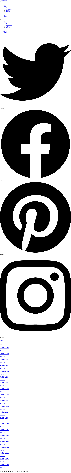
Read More (2, 350)
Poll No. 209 (4, 412)
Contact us (5, 16)
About (4, 6)
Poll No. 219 (4, 354)
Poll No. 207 (4, 424)
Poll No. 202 (4, 453)
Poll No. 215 (4, 377)
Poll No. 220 (4, 348)
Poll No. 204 (4, 441)
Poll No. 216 (4, 371)
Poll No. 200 (4, 465)
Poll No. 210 (4, 406)
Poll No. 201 (4, 459)
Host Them (25, 471)
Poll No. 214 (4, 383)
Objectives (8, 11)
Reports (4, 12)
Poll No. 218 (4, 359)
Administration (9, 9)
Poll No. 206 (4, 430)
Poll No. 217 (4, 365)
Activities (5, 15)
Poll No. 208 (4, 418)
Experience (8, 10)
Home (4, 5)
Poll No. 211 (4, 400)
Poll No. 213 (4, 389)
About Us (8, 7)
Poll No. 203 (4, 447)
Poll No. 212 (4, 395)
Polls (4, 14)
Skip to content (3, 0)
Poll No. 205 (4, 435)
